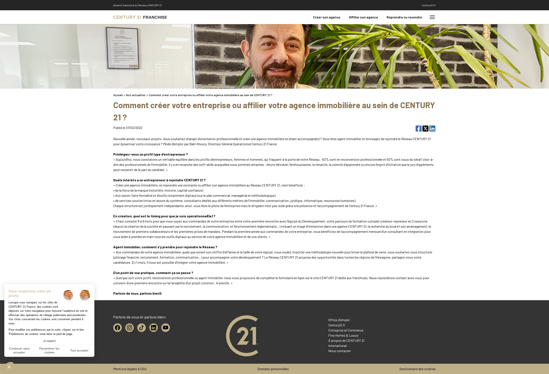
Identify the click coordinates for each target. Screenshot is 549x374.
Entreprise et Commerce (345, 330)
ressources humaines (339, 200)
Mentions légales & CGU (129, 369)
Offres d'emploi (339, 320)
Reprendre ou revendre (404, 17)
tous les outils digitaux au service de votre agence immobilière (198, 237)
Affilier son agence (363, 17)
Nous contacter (339, 351)
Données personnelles (273, 369)
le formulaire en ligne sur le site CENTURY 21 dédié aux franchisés (322, 278)
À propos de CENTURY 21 (346, 340)
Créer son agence (326, 17)
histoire (170, 190)
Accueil (118, 95)
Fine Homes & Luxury (343, 335)
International (337, 346)
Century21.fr (336, 325)
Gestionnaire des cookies (418, 369)
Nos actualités (135, 95)
